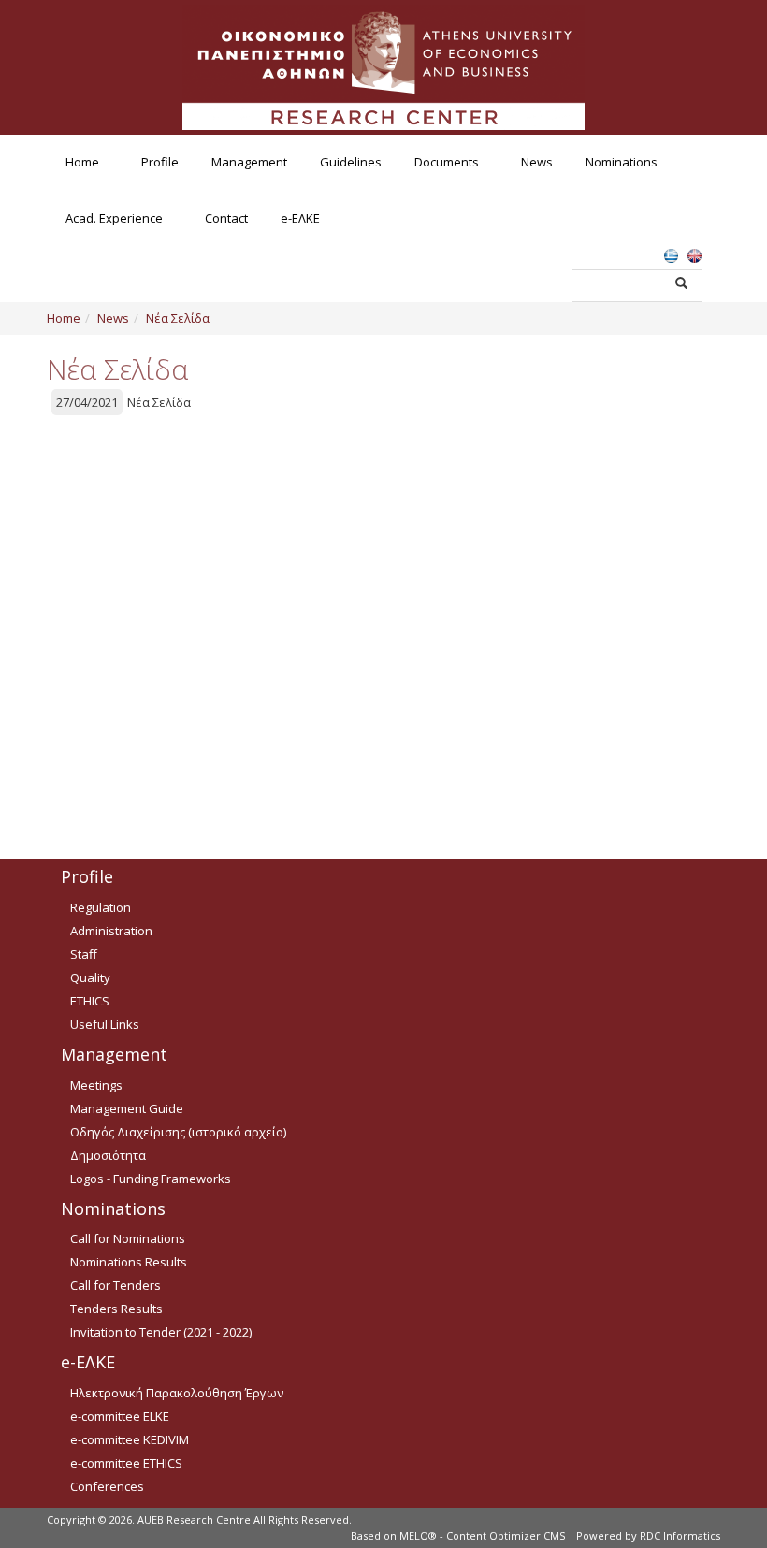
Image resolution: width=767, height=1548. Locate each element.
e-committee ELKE (119, 1416)
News (537, 161)
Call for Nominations (127, 1238)
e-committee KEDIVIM (129, 1439)
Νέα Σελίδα (178, 318)
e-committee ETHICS (126, 1462)
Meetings (96, 1085)
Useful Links (104, 1024)
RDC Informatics (680, 1535)
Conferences (107, 1486)
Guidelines (351, 161)
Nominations (622, 161)
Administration (111, 930)
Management (249, 161)
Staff (83, 954)
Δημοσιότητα (108, 1155)
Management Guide (126, 1108)
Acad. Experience (114, 218)
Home (82, 161)
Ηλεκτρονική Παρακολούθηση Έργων (176, 1392)
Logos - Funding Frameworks (150, 1178)
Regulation (100, 907)
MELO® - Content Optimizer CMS (482, 1535)
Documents (446, 161)
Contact (226, 218)
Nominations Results (128, 1261)
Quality (90, 977)
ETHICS (89, 1000)
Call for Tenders (115, 1285)
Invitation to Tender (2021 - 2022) (161, 1332)
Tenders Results (116, 1308)
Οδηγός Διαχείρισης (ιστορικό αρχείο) (178, 1131)
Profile (160, 161)
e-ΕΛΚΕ (300, 218)
